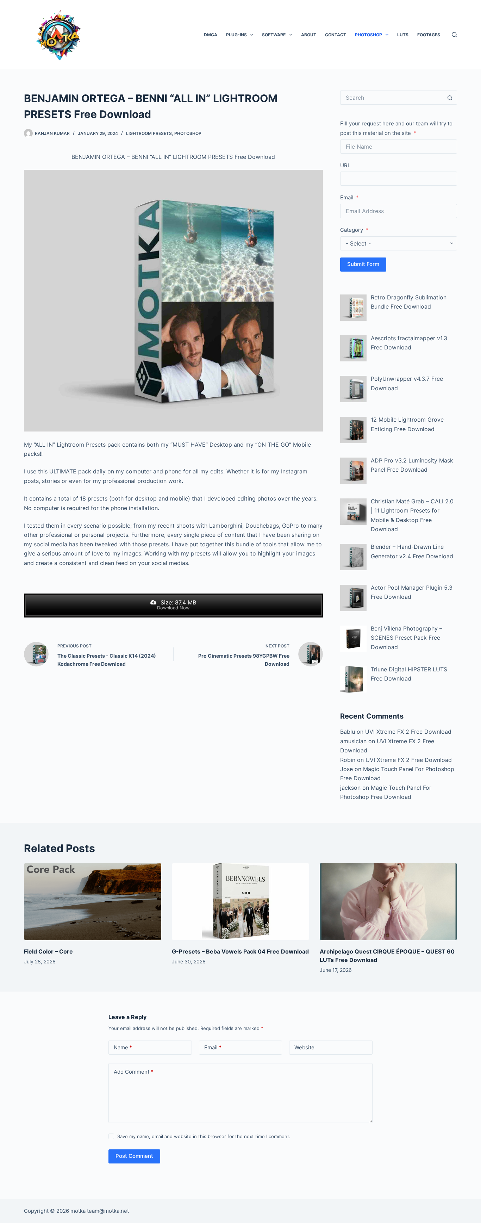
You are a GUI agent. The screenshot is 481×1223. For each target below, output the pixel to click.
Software (274, 34)
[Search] (454, 34)
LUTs (402, 34)
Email (347, 197)
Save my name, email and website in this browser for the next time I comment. (204, 1136)
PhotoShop (368, 34)
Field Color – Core (48, 951)
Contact (335, 34)
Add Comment (133, 1071)
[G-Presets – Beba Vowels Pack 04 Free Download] (240, 901)
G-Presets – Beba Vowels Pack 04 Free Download (240, 951)
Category (351, 229)
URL (345, 165)
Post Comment (134, 1156)
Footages (428, 34)
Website (304, 1047)
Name (123, 1047)
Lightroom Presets (149, 133)
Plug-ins (236, 34)
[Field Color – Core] (92, 901)
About (308, 34)
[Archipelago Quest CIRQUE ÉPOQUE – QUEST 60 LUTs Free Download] (388, 901)
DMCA (210, 34)
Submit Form (363, 264)
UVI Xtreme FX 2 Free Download (408, 731)
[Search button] (450, 98)
